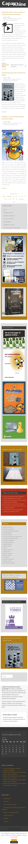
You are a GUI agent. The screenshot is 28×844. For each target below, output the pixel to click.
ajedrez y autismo (7, 561)
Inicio (4, 196)
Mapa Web (6, 818)
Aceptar (14, 840)
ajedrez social (6, 551)
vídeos (5, 548)
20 (10, 199)
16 (22, 196)
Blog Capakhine (7, 221)
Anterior (9, 196)
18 (5, 199)
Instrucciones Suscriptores (10, 804)
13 (13, 196)
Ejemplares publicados (9, 215)
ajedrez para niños (7, 527)
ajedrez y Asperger (7, 553)
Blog (9, 17)
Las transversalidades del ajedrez (11, 228)
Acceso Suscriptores (8, 218)
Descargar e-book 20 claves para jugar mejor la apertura (13, 808)
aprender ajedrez (7, 533)
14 (16, 196)
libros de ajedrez (7, 546)
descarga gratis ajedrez (9, 563)
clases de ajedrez (7, 534)
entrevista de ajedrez (8, 559)
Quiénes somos (7, 798)
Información (14, 842)
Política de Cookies (8, 815)
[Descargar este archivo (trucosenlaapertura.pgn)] (3, 65)
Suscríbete (6, 801)
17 (24, 196)
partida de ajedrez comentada (10, 538)
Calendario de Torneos (9, 224)
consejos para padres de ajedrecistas (12, 536)
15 (19, 196)
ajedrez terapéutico (8, 549)
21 (13, 199)
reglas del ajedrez (7, 544)
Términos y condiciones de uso (11, 812)
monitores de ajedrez (8, 529)
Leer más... (4, 69)
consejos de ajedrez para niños (11, 531)
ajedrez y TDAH (7, 555)
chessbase (6, 557)
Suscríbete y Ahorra (8, 212)
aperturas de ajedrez (8, 542)
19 (8, 199)
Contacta (5, 821)
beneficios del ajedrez (8, 540)
